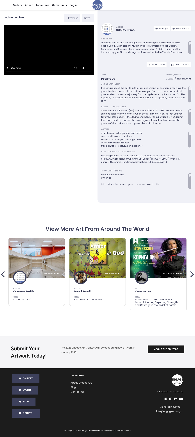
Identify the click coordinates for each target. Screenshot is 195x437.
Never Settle (126, 431)
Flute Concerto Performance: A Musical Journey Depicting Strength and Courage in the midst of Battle (156, 302)
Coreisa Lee (143, 291)
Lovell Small (82, 291)
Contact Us (77, 392)
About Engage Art (81, 382)
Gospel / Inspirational (178, 78)
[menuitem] (18, 5)
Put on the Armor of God (88, 299)
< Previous (72, 18)
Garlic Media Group (111, 431)
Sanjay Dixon (125, 30)
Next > (88, 18)
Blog (73, 387)
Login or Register (14, 17)
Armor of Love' (21, 299)
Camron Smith (23, 291)
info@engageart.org (168, 411)
